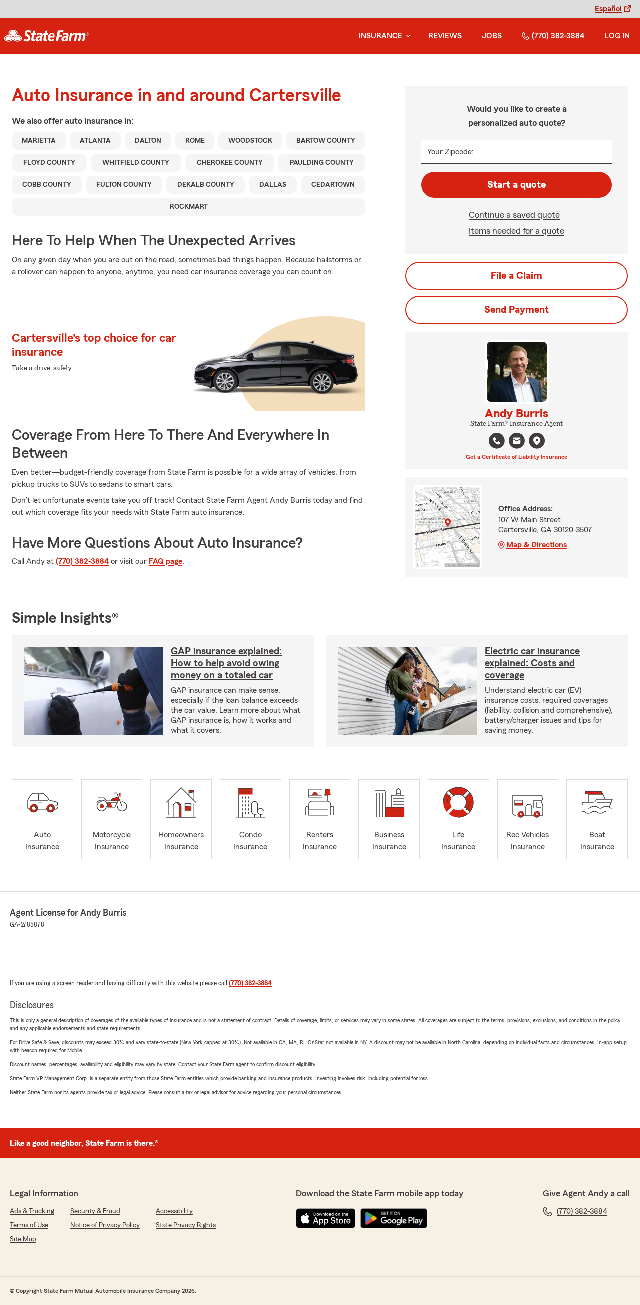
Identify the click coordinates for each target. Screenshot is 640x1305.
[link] (47, 36)
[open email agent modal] (517, 442)
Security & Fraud (95, 1211)
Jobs (492, 36)
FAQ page (165, 562)
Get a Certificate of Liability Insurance (517, 457)
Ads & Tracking (32, 1211)
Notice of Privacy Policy (105, 1225)
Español (608, 9)
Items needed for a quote (516, 231)
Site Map (23, 1239)
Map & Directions (536, 545)
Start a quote (517, 185)
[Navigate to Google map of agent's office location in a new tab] (537, 441)
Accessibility (174, 1211)
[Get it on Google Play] (394, 1218)
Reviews (445, 36)
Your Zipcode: (451, 152)
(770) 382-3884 (558, 36)
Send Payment (516, 310)
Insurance (380, 36)
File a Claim (516, 276)
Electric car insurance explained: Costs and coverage (532, 663)
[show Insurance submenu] (406, 36)
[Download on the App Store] (326, 1218)
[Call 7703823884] (497, 441)
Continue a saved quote (514, 215)
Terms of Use (29, 1225)
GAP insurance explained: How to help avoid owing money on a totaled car (226, 663)
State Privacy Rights (186, 1225)
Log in (617, 36)
